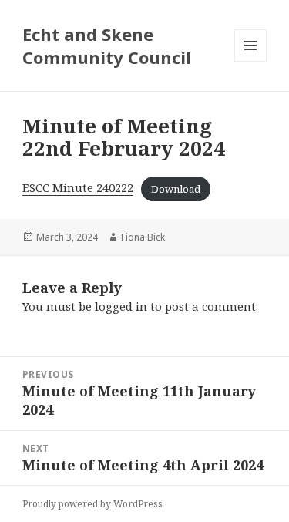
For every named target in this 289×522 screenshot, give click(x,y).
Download (175, 188)
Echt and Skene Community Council (106, 45)
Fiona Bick (143, 237)
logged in (121, 306)
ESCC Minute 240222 (77, 187)
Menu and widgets (251, 61)
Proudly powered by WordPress (92, 503)
